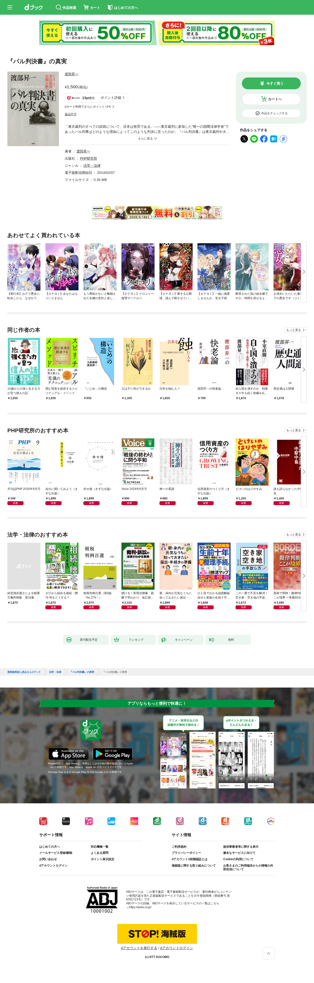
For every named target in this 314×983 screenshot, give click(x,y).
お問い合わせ (48, 859)
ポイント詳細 (111, 98)
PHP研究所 (88, 158)
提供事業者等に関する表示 (241, 846)
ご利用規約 (179, 846)
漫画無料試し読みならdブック (24, 672)
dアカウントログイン (53, 865)
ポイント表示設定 (102, 859)
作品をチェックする (274, 113)
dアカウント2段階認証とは (190, 859)
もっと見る (293, 330)
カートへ (275, 99)
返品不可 (71, 114)
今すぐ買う (275, 83)
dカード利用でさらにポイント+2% (88, 106)
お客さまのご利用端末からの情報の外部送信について (248, 867)
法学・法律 (92, 165)
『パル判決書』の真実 (82, 672)
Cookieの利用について (238, 859)
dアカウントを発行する (139, 948)
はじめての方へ (49, 846)
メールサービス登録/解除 (55, 853)
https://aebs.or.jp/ (140, 907)
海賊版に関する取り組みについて (194, 865)
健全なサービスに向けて (239, 853)
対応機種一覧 (99, 846)
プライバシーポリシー (186, 853)
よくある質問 (99, 853)
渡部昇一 (71, 74)
